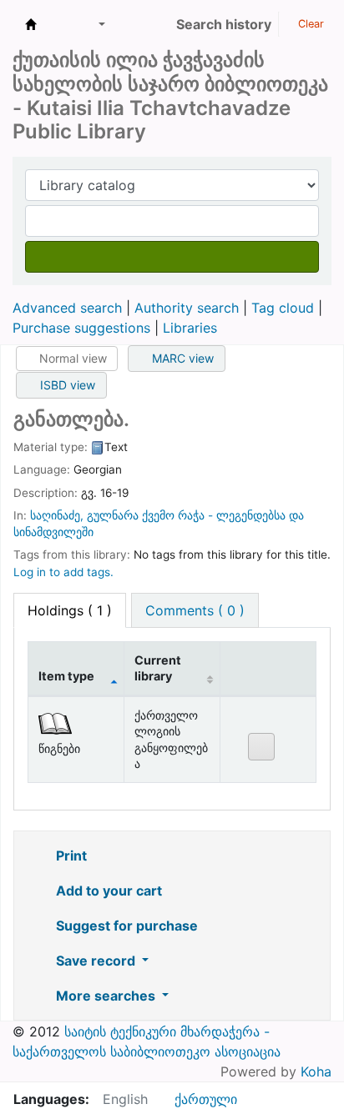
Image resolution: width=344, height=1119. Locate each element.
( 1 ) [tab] (70, 610)
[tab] (195, 610)
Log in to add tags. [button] (63, 572)
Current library (157, 668)
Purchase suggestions (81, 327)
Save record (96, 960)
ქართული (206, 1099)
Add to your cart (107, 890)
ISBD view (66, 385)
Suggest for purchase (125, 925)
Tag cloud (282, 307)
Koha (316, 1071)
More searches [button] (106, 995)
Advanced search (67, 307)
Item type (66, 676)
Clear (309, 24)
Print (70, 855)
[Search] (172, 257)
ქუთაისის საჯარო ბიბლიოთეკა (31, 24)
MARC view (181, 358)
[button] (60, 24)
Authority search (186, 307)
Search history (223, 24)
